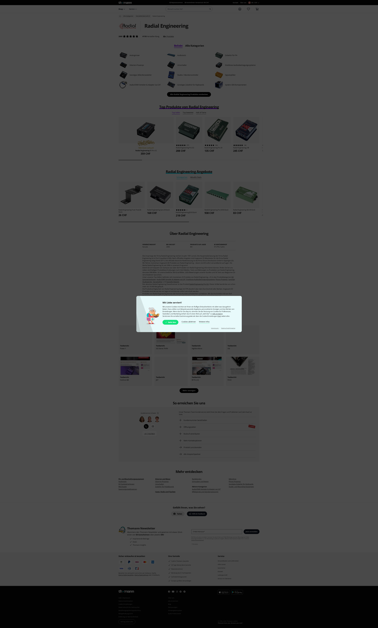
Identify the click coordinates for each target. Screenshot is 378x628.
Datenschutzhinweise (228, 328)
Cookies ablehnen (189, 321)
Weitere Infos (204, 321)
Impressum (215, 328)
